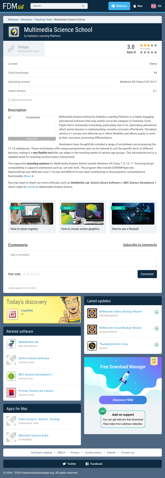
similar (31, 186)
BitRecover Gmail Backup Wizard (120, 327)
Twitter (71, 463)
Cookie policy (93, 452)
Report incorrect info (22, 100)
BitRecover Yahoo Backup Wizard (120, 311)
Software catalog (41, 452)
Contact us (127, 452)
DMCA (61, 452)
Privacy (75, 452)
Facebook (96, 463)
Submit (111, 452)
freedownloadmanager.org (38, 472)
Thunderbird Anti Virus (113, 344)
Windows (13, 19)
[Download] (157, 312)
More (27, 176)
